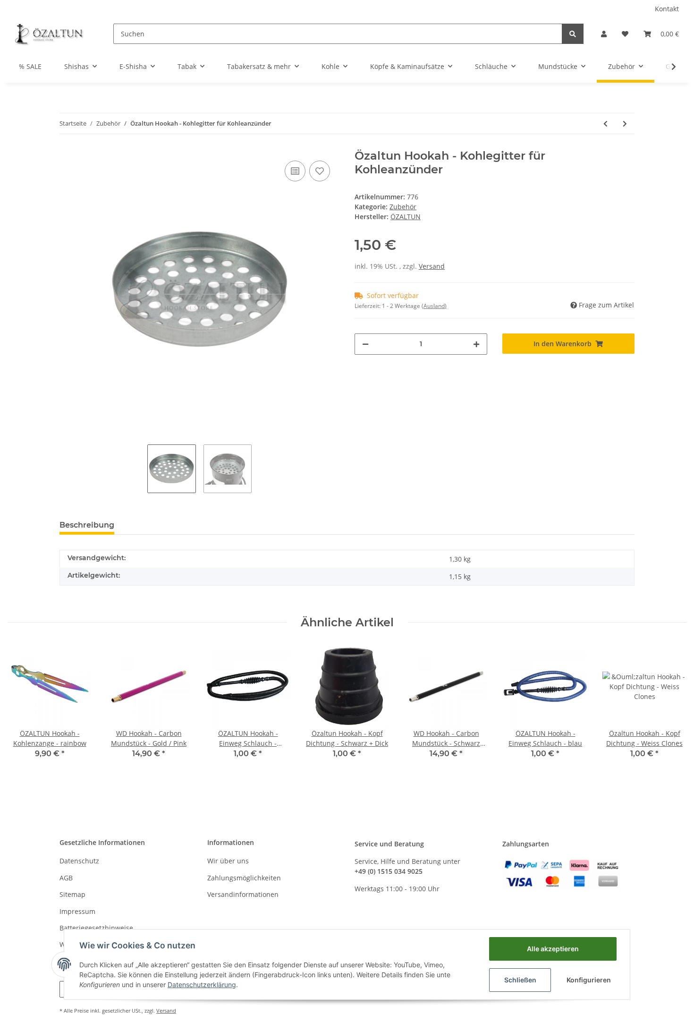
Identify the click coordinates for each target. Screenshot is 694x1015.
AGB (66, 877)
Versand (432, 266)
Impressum (77, 911)
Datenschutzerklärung (202, 985)
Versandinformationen (243, 894)
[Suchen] (573, 34)
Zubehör (402, 206)
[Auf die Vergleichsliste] (295, 171)
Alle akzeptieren (553, 949)
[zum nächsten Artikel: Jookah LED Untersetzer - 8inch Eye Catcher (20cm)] (625, 123)
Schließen (520, 980)
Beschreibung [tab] (86, 524)
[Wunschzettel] (625, 33)
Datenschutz (79, 860)
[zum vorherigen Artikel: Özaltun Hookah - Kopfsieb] (605, 123)
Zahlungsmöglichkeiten (244, 877)
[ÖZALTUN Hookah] (49, 33)
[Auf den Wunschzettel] (319, 171)
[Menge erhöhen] (476, 344)
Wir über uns (228, 860)
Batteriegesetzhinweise (96, 927)
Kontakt (667, 8)
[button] (603, 33)
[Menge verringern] (365, 344)
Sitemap (72, 894)
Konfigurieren (589, 980)
